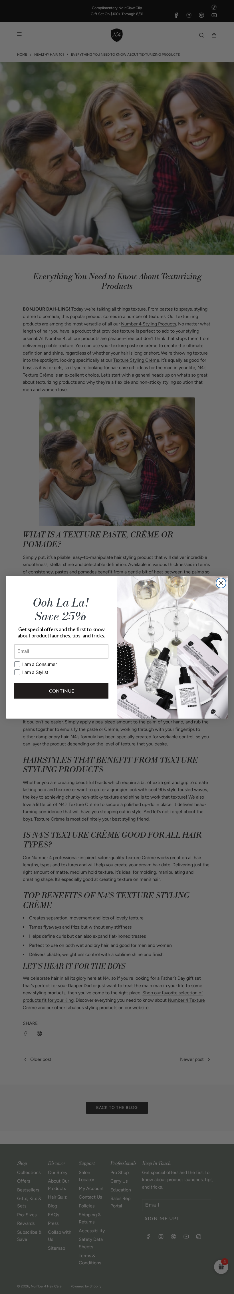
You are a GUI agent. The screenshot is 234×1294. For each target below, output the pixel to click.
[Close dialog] (221, 583)
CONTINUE (61, 690)
